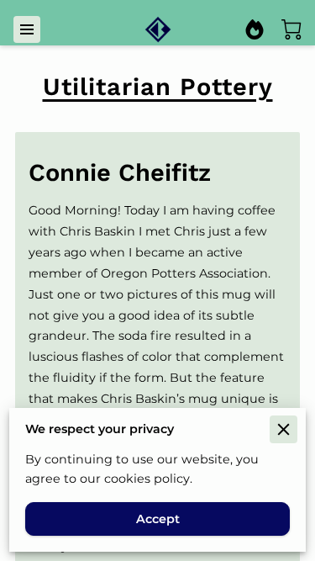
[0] (291, 29)
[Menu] (26, 29)
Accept (158, 519)
